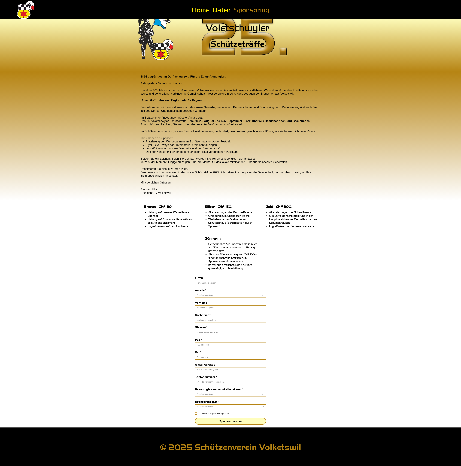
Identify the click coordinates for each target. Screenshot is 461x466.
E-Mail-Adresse (205, 364)
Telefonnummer (206, 377)
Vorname (202, 302)
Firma (199, 277)
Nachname (203, 315)
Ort (198, 352)
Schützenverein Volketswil (247, 447)
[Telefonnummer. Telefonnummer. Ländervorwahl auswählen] (199, 382)
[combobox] (230, 295)
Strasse (201, 327)
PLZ (198, 339)
